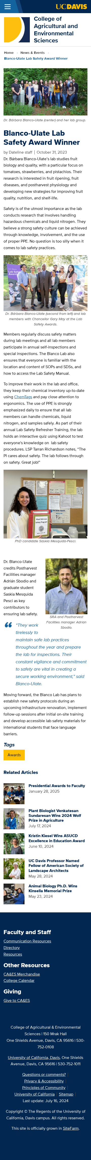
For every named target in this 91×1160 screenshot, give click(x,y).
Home (9, 52)
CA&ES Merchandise (22, 974)
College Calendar (19, 980)
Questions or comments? (44, 1074)
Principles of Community (43, 1088)
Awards (14, 755)
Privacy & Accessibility (44, 1081)
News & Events (32, 52)
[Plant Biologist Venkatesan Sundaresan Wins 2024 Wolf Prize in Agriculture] (14, 818)
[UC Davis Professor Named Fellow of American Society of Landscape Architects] (14, 868)
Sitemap (66, 1094)
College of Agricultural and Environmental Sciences (56, 29)
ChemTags (23, 397)
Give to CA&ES (17, 1000)
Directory (12, 948)
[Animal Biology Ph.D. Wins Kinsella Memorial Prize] (14, 893)
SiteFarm (71, 1128)
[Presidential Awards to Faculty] (14, 793)
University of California (34, 1094)
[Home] (17, 29)
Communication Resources (27, 941)
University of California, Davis (34, 1057)
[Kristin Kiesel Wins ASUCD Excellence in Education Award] (14, 843)
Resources (13, 954)
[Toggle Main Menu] (7, 6)
